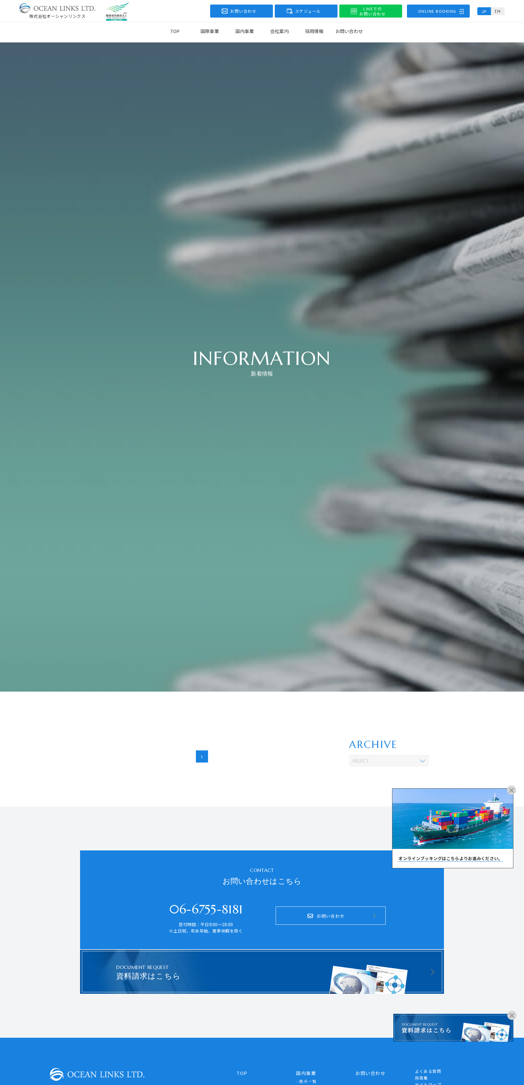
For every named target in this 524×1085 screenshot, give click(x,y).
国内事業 (306, 1073)
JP (484, 11)
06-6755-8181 (206, 909)
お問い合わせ (349, 31)
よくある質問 (428, 1071)
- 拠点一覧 (306, 1081)
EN (498, 11)
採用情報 (314, 31)
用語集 (421, 1078)
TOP (175, 31)
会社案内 (279, 31)
